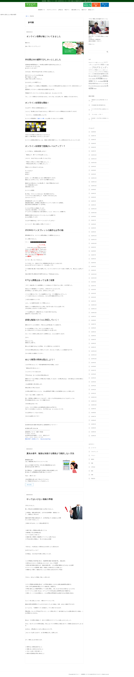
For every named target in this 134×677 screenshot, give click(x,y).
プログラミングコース (51, 9)
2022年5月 (93, 258)
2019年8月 (93, 366)
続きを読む (29, 484)
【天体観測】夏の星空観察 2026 (98, 105)
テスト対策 (100, 64)
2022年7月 (93, 254)
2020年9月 (93, 316)
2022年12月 (93, 235)
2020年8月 (93, 320)
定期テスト (93, 81)
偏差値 (102, 73)
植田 (106, 83)
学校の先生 (105, 78)
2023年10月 (93, 212)
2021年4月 (93, 289)
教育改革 (91, 83)
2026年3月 (93, 147)
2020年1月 (93, 347)
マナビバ (93, 455)
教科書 (106, 81)
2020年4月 (93, 335)
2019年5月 (93, 378)
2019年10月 (93, 358)
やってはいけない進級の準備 (40, 499)
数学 (94, 83)
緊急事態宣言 (98, 86)
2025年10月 (93, 162)
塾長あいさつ (91, 9)
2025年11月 (93, 158)
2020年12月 (93, 304)
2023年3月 (93, 231)
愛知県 (101, 81)
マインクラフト (99, 71)
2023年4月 (93, 228)
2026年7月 (93, 135)
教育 (92, 470)
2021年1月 (93, 301)
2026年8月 (93, 131)
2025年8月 (93, 170)
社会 (91, 86)
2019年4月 (93, 381)
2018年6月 (93, 420)
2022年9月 (93, 247)
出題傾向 (91, 76)
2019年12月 (93, 351)
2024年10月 (93, 185)
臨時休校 (102, 86)
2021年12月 (93, 274)
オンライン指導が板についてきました (44, 36)
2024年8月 (93, 189)
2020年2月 (93, 343)
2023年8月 (93, 216)
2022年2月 (93, 270)
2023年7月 (93, 220)
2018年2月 (93, 435)
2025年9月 (93, 166)
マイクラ (106, 69)
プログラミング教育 (101, 69)
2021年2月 (93, 297)
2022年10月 (93, 243)
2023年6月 (93, 224)
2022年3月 (93, 266)
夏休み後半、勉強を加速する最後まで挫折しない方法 (50, 453)
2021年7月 (93, 285)
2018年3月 (93, 431)
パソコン (90, 67)
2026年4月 (93, 143)
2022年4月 (93, 262)
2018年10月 (93, 404)
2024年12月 (93, 178)
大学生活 (93, 467)
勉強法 (105, 76)
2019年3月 (93, 385)
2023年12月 (93, 208)
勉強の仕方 (97, 76)
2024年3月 (93, 201)
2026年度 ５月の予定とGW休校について (100, 119)
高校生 (95, 88)
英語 (105, 86)
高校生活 (93, 478)
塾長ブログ (84, 9)
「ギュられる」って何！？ (97, 114)
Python (90, 62)
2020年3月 (93, 339)
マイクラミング (91, 71)
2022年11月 (93, 239)
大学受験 (99, 78)
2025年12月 (93, 155)
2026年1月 (93, 151)
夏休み (91, 78)
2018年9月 (93, 408)
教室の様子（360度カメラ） (32, 439)
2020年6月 (93, 328)
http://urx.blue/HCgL (45, 439)
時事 (92, 474)
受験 (92, 463)
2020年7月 (93, 324)
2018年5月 (93, 424)
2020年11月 (93, 308)
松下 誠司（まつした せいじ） (96, 34)
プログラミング (99, 67)
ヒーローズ (93, 447)
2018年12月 (93, 397)
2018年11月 (93, 401)
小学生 (98, 81)
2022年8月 (93, 251)
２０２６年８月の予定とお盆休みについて (100, 109)
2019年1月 (93, 393)
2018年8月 (93, 412)
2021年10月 (93, 278)
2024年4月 (93, 197)
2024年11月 (93, 181)
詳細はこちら (91, 44)
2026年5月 (93, 139)
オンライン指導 (94, 62)
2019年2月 (93, 389)
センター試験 (93, 64)
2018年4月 (93, 428)
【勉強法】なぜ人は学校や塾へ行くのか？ (99, 100)
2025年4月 (93, 174)
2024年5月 (93, 193)
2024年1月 (93, 205)
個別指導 (98, 73)
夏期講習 (93, 78)
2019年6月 (93, 374)
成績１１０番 (40, 118)
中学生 (105, 71)
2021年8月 (93, 281)
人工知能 (94, 73)
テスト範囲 (106, 64)
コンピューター (100, 62)
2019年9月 (93, 362)
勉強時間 (101, 76)
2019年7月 (93, 370)
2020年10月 (93, 312)
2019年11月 (93, 354)
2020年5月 (93, 331)
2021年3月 (93, 293)
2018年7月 (93, 416)
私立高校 (94, 86)
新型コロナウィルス (100, 83)
